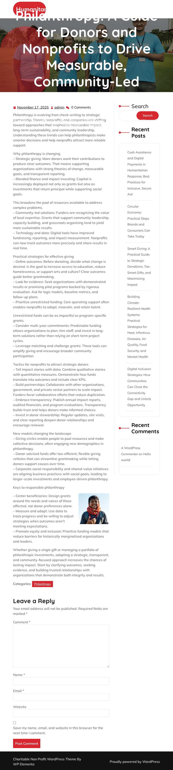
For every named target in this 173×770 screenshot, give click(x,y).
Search (140, 106)
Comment (21, 622)
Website (19, 707)
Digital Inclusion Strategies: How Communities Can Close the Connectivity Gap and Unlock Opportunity (139, 387)
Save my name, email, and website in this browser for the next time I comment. (58, 730)
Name (19, 675)
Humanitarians (25, 120)
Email (18, 691)
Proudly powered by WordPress (135, 761)
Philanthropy (53, 120)
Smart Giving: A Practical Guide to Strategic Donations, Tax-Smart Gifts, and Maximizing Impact (139, 267)
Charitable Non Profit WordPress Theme (45, 759)
